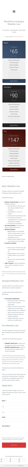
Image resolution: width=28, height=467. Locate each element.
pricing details (6, 273)
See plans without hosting (17, 36)
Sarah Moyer (14, 5)
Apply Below (14, 81)
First (3, 406)
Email (4, 417)
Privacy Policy (20, 465)
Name (4, 400)
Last (3, 412)
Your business (6, 426)
